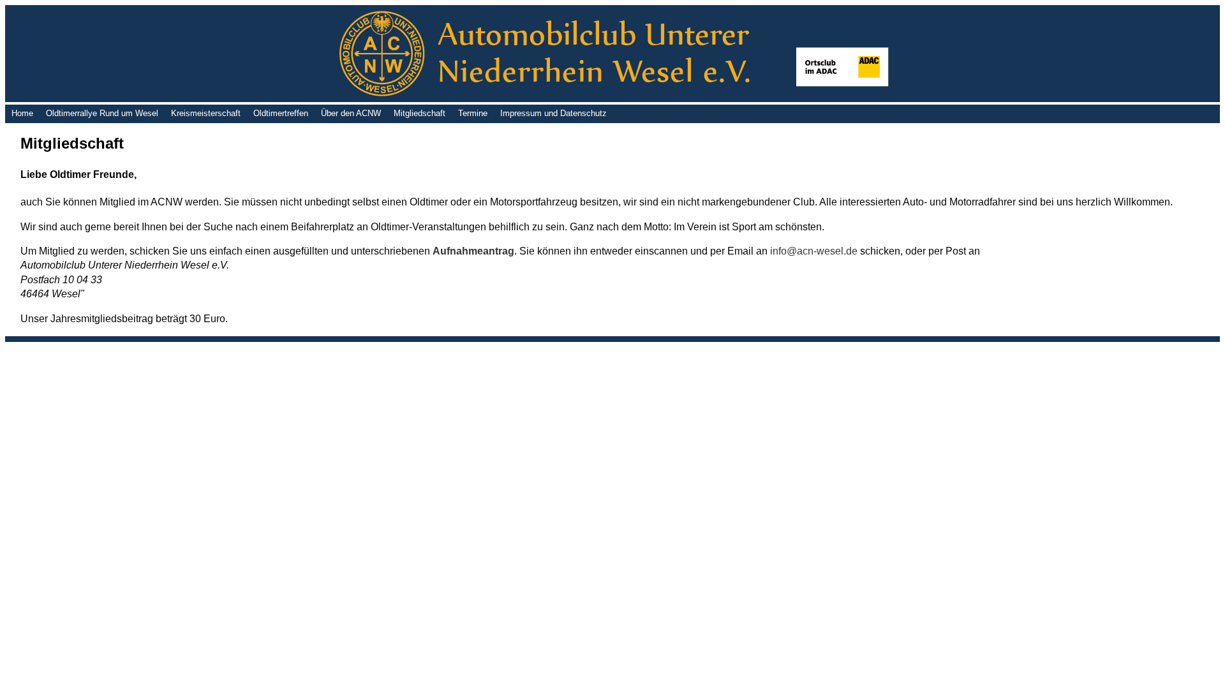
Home (22, 113)
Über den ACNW (351, 113)
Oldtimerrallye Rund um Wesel (102, 113)
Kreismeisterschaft (206, 113)
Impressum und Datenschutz (553, 113)
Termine (472, 113)
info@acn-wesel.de (814, 251)
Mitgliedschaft (419, 113)
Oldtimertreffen (280, 113)
